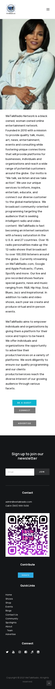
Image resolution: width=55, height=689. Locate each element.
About (9, 626)
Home (9, 594)
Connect (25, 410)
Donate (25, 575)
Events (9, 606)
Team (10, 630)
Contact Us (12, 614)
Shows (9, 598)
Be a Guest (24, 403)
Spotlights (11, 622)
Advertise (24, 423)
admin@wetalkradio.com (19, 501)
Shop (8, 602)
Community (12, 618)
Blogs (8, 610)
